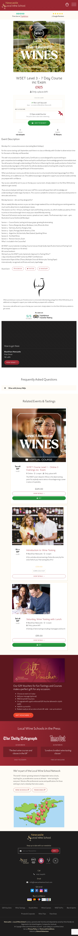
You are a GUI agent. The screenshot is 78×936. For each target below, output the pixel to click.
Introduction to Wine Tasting (40, 550)
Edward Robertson (42, 931)
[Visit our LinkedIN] (45, 890)
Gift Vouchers (23, 715)
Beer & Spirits (71, 908)
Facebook (18, 268)
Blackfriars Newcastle (35, 554)
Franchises (39, 790)
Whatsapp (44, 268)
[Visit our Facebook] (36, 890)
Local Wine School (19, 922)
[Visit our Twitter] (32, 890)
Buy (40, 498)
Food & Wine (33, 908)
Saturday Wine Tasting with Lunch (44, 619)
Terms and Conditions (47, 929)
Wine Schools (21, 790)
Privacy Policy (32, 929)
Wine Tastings (20, 908)
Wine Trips (42, 914)
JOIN (54, 851)
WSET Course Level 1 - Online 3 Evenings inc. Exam (42, 468)
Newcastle (7, 922)
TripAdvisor (24, 16)
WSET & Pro (59, 908)
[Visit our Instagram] (41, 890)
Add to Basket (40, 123)
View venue (11, 362)
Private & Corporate (28, 914)
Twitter (31, 268)
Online (30, 473)
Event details (38, 493)
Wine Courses (46, 908)
